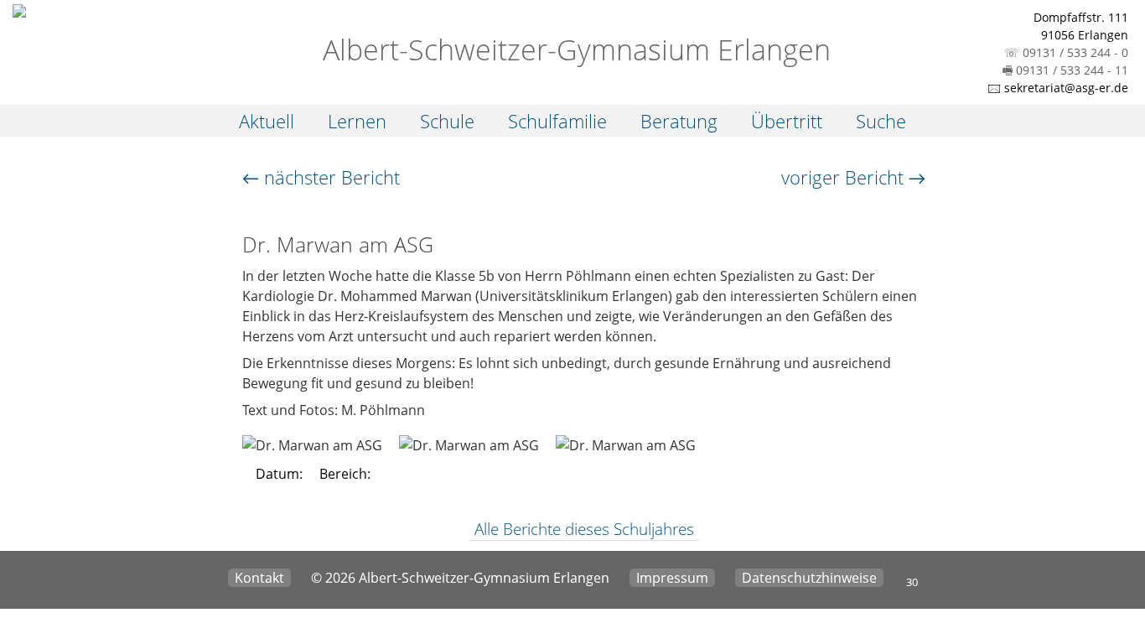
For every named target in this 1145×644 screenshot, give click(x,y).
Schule (447, 120)
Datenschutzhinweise (809, 578)
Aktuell (266, 120)
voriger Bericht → (853, 177)
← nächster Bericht (321, 177)
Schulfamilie (557, 120)
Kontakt (259, 578)
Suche (881, 120)
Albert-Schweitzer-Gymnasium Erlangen (573, 49)
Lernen (357, 120)
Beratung (679, 120)
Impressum (672, 578)
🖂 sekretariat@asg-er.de (1057, 88)
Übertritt (786, 120)
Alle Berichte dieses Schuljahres (584, 529)
